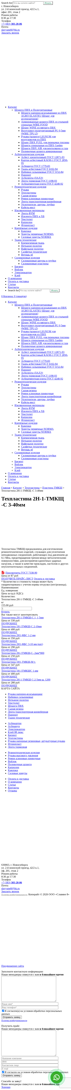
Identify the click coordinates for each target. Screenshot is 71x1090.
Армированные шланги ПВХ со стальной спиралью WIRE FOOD (44, 123)
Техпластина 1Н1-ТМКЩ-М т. (18, 662)
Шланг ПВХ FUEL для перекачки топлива (45, 142)
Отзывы (12, 790)
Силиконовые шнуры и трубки (38, 260)
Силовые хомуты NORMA (36, 237)
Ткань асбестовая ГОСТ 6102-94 (39, 169)
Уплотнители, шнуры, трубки (38, 204)
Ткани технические (25, 240)
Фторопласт (28, 225)
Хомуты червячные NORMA (37, 234)
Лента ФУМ (28, 213)
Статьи (12, 284)
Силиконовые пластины (35, 263)
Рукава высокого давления (23, 755)
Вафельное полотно (32, 248)
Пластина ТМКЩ (52, 487)
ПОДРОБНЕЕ (9, 623)
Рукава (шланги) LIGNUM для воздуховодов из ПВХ (38, 138)
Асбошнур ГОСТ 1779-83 (35, 166)
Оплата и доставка (18, 281)
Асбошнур (14, 726)
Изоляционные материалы (29, 210)
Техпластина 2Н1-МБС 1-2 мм (18, 635)
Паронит (26, 175)
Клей (17, 275)
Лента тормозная (17, 747)
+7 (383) (11, 23)
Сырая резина (29, 195)
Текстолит (27, 219)
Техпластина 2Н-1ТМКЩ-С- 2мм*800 (22, 653)
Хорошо (5, 1087)
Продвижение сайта (12, 966)
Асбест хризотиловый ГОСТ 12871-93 (42, 157)
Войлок (19, 269)
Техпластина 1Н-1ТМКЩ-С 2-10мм (21, 626)
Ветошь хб (27, 254)
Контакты (13, 287)
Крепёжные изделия (26, 228)
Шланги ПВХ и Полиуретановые (33, 110)
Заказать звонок (10, 32)
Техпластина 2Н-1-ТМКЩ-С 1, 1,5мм (22, 617)
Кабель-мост (28, 207)
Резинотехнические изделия (30, 186)
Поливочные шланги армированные (41, 151)
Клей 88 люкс (15, 732)
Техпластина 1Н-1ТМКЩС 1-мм (19, 670)
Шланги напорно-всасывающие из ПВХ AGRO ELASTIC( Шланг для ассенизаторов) (44, 115)
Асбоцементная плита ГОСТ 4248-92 (42, 183)
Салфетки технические (34, 251)
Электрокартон (23, 272)
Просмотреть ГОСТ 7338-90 (21, 572)
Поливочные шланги (20, 764)
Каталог (12, 107)
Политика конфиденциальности (14, 894)
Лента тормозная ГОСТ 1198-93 (39, 180)
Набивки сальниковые (20, 697)
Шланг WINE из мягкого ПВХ (38, 127)
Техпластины (28, 192)
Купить (5, 611)
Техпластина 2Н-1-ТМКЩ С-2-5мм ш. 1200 (25, 679)
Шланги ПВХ (16, 706)
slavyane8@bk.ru (10, 29)
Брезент (19, 266)
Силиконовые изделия (27, 257)
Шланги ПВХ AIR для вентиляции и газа (44, 148)
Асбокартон (14, 723)
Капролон (26, 222)
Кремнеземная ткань (32, 243)
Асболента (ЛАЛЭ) (32, 177)
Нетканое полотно (31, 245)
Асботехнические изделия (29, 154)
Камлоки (26, 231)
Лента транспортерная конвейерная (41, 201)
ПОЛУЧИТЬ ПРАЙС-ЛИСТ (17, 578)
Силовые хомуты (17, 773)
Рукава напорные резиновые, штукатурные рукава (36, 741)
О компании (15, 278)
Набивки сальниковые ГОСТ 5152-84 (42, 172)
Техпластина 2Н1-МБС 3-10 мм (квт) (22, 644)
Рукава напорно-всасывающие (25, 694)
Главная (5, 487)
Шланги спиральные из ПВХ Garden (42, 145)
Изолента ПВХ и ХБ (32, 216)
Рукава (25, 189)
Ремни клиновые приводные (37, 198)
